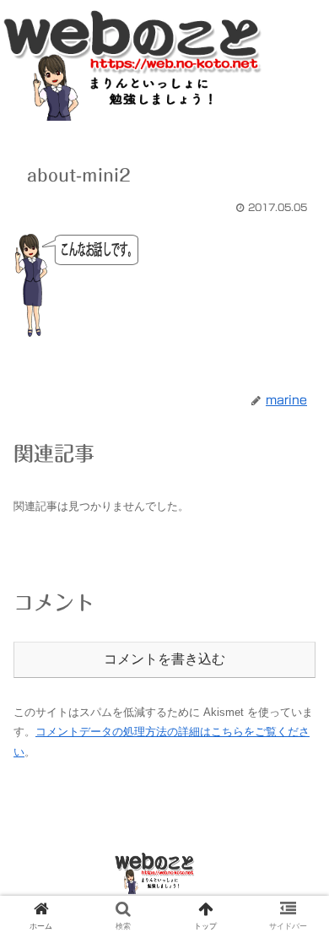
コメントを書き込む (164, 659)
